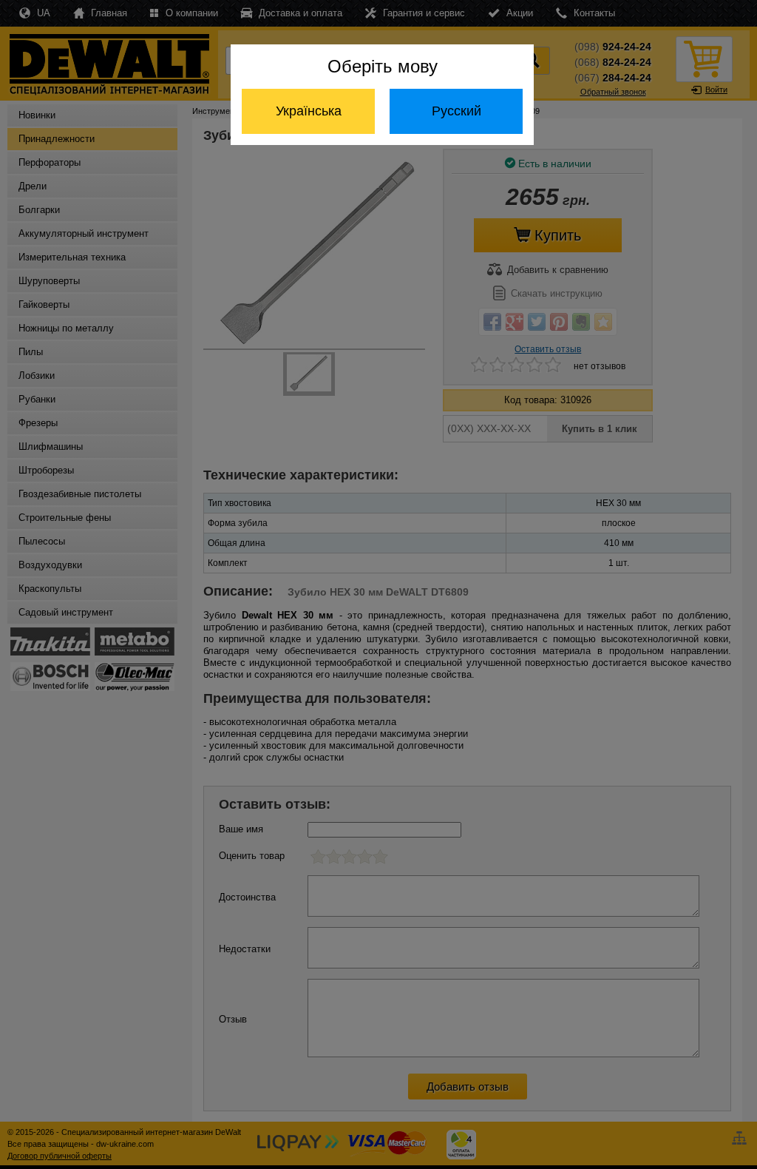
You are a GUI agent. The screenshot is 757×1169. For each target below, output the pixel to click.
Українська (309, 111)
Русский (456, 111)
